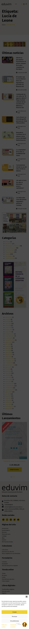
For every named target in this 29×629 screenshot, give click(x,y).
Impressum (24, 624)
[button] (26, 596)
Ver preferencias (14, 621)
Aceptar (14, 612)
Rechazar (14, 616)
